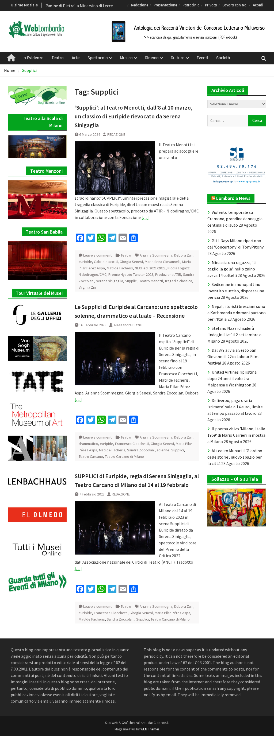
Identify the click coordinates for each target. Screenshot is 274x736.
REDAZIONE (116, 134)
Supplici (131, 280)
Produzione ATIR (168, 274)
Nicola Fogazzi (179, 268)
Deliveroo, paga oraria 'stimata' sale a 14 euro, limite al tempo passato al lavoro (235, 407)
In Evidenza (33, 58)
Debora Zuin (183, 255)
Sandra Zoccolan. (141, 450)
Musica (126, 58)
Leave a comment (97, 255)
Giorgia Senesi (131, 261)
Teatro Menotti (151, 280)
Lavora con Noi (235, 5)
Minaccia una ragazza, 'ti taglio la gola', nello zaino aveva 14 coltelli (231, 269)
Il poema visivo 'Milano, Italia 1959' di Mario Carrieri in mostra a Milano (236, 435)
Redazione (139, 5)
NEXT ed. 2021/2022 (150, 268)
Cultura (178, 58)
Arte (75, 58)
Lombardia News (233, 198)
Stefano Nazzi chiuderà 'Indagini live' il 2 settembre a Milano (234, 335)
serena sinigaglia (109, 280)
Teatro (58, 58)
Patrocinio (191, 5)
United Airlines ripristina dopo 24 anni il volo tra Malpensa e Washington (232, 378)
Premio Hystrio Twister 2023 (130, 274)
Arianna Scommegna (156, 255)
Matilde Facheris (120, 268)
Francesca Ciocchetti (132, 443)
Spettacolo (97, 58)
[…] (145, 217)
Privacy (211, 5)
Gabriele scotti (106, 261)
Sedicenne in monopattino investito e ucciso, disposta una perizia (235, 291)
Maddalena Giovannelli (162, 261)
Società (223, 58)
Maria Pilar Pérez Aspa (172, 612)
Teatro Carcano (91, 456)
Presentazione (165, 5)
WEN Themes (149, 729)
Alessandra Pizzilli (128, 325)
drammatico (88, 443)
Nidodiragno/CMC (92, 274)
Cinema (152, 58)
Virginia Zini (88, 287)
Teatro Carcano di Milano (124, 456)
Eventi (202, 58)
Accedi (258, 5)
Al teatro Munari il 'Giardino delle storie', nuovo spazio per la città (234, 457)
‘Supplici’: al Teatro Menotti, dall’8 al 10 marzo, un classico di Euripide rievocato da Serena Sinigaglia (133, 116)
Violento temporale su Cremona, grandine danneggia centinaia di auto (234, 219)
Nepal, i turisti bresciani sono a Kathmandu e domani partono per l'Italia (236, 313)
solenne (163, 450)
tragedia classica (178, 280)
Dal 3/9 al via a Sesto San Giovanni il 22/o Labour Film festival (232, 356)
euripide (85, 261)
